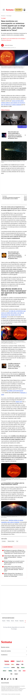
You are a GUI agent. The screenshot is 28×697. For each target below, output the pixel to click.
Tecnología (8, 15)
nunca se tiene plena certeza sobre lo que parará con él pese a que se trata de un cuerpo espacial (13, 102)
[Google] (2, 679)
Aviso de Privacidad (6, 682)
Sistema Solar (11, 541)
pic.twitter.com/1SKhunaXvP (15, 390)
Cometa (4, 541)
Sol (17, 541)
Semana (3, 15)
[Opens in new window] (5, 679)
